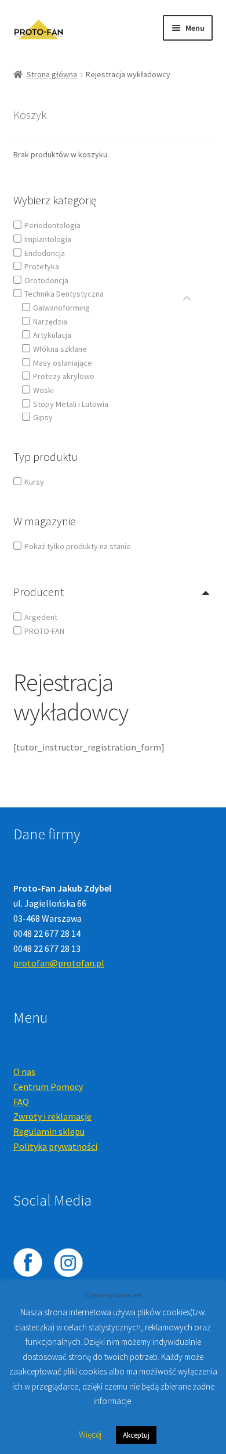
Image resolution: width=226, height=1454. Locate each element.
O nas (24, 1071)
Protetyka (41, 266)
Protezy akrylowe (63, 376)
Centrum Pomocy (48, 1086)
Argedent (40, 617)
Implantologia (47, 239)
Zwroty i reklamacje (52, 1116)
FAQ (21, 1101)
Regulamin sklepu (49, 1131)
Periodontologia (52, 225)
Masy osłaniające (62, 363)
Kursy (34, 482)
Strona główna (52, 74)
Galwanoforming (61, 307)
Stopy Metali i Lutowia (70, 404)
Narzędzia (50, 321)
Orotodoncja (46, 280)
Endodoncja (44, 253)
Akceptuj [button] (136, 1435)
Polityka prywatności (55, 1146)
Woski (43, 390)
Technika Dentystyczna (64, 293)
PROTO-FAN (44, 631)
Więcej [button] (90, 1434)
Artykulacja (52, 335)
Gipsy (43, 417)
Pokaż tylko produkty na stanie (77, 546)
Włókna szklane (60, 349)
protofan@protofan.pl (58, 963)
